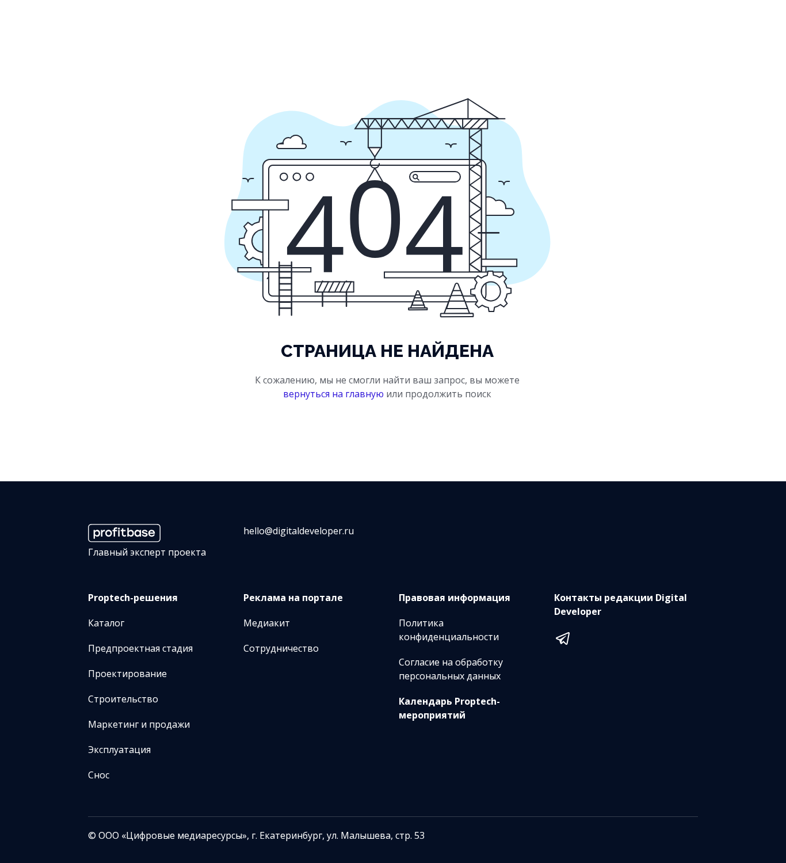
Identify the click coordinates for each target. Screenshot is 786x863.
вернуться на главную (333, 393)
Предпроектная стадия (140, 648)
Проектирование (127, 673)
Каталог (106, 623)
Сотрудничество (281, 648)
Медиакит (266, 623)
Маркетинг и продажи (139, 724)
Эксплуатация (119, 749)
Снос (98, 775)
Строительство (123, 699)
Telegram (562, 636)
